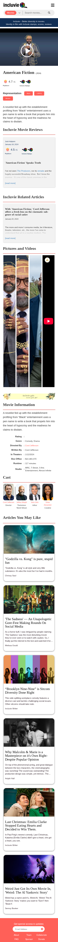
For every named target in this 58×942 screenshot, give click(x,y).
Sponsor (29, 939)
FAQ (16, 939)
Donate (41, 939)
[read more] (10, 183)
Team (29, 934)
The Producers (23, 171)
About (16, 934)
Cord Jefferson (31, 445)
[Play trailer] (27, 51)
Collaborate (41, 934)
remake (40, 171)
